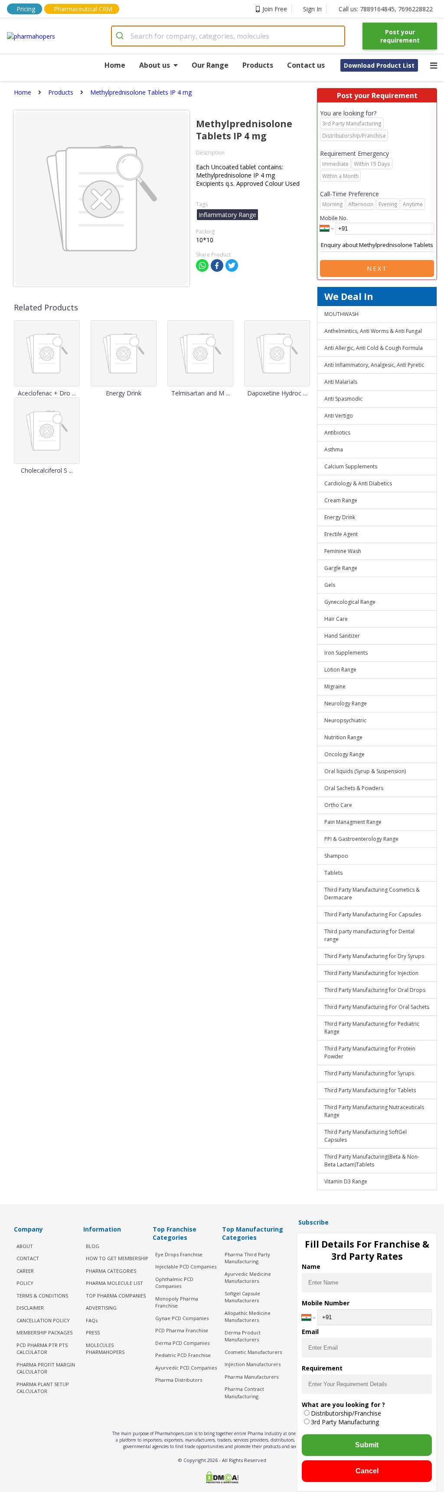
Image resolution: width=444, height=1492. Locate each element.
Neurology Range (345, 703)
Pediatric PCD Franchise (183, 1355)
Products (257, 65)
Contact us (306, 65)
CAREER (25, 1271)
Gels (329, 585)
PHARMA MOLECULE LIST (114, 1283)
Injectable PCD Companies (185, 1266)
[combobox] (228, 36)
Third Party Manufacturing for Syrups (369, 1073)
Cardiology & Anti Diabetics (358, 483)
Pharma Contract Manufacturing (244, 1393)
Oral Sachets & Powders (353, 788)
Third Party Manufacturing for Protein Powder (369, 1052)
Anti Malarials (340, 381)
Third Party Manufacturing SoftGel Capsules (365, 1135)
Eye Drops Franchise (178, 1254)
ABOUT (24, 1246)
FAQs (92, 1320)
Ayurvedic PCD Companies (186, 1367)
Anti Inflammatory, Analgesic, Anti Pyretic (374, 365)
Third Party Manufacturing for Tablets (370, 1090)
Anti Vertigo (338, 415)
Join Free (274, 9)
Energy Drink (339, 517)
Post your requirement (400, 36)
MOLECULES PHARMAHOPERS (105, 1349)
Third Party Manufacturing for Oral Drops (374, 990)
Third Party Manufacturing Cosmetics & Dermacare (372, 893)
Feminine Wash (342, 551)
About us (154, 65)
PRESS (93, 1332)
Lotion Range (340, 669)
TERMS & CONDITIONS (42, 1295)
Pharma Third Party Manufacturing (247, 1258)
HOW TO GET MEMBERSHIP (117, 1258)
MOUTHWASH (341, 314)
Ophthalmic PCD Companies (174, 1283)
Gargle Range (340, 568)
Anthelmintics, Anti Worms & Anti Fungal (373, 331)
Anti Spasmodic (343, 398)
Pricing (25, 9)
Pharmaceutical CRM (83, 9)
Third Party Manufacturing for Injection (371, 973)
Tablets (333, 872)
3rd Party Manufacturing (345, 1422)
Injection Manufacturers (253, 1364)
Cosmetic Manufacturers (253, 1352)
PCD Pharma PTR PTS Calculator (42, 1349)
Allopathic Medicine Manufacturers (248, 1317)
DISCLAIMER (30, 1307)
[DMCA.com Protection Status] (222, 1478)
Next (377, 268)
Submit (367, 1445)
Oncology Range (344, 754)
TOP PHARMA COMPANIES (116, 1295)
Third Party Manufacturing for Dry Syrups (374, 956)
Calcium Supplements (350, 466)
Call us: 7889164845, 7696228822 (386, 9)
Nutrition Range (343, 737)
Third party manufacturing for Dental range (369, 935)
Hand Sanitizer (342, 635)
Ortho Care (338, 805)
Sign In (312, 9)
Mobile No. (334, 218)
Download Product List (379, 65)
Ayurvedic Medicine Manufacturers (248, 1278)
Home (114, 65)
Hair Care (336, 618)
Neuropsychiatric (345, 720)
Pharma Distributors (178, 1380)
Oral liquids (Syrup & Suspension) (365, 771)
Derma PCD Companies (182, 1343)
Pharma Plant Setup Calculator (42, 1388)
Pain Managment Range (353, 822)
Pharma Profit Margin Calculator (45, 1368)
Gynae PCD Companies (182, 1318)
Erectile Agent (341, 534)
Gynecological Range (349, 602)
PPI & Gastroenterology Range (361, 839)
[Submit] (121, 36)
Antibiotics (337, 432)
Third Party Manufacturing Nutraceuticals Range (374, 1111)
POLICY (24, 1283)
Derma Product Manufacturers (243, 1336)
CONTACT (27, 1258)
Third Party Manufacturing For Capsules (372, 914)
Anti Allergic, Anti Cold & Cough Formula (373, 348)
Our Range (210, 65)
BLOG (92, 1246)
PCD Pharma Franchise (181, 1330)
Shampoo (336, 856)
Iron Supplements (346, 652)
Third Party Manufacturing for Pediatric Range (371, 1027)
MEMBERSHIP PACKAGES (44, 1332)
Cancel (367, 1471)
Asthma (333, 449)
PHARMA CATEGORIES (111, 1271)
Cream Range (340, 500)
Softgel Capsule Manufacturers (242, 1297)
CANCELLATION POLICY (43, 1320)
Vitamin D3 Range (345, 1181)
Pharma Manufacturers (251, 1376)
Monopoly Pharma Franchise (176, 1302)
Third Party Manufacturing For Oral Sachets (376, 1007)
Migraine (335, 686)
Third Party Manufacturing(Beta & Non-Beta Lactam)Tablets (371, 1160)
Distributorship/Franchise (346, 1413)
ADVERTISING (101, 1307)
